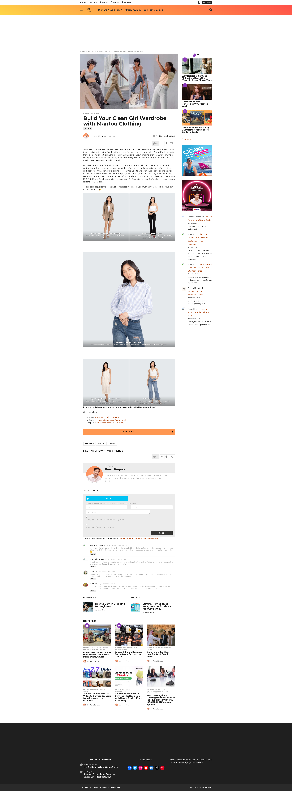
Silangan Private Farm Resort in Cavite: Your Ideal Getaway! (99, 775)
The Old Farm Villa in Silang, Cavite (101, 766)
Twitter (108, 498)
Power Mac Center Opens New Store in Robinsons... (91, 749)
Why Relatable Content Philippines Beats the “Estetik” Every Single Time (197, 78)
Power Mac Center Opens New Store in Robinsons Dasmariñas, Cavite (97, 654)
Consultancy (132, 647)
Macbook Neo (120, 691)
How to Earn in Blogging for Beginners (110, 605)
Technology (97, 647)
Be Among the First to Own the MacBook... (179, 748)
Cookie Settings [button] (272, 787)
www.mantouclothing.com (107, 417)
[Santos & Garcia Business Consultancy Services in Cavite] (129, 635)
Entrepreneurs (121, 649)
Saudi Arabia (166, 647)
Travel (149, 647)
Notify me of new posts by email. (100, 527)
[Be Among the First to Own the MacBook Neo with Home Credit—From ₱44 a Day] (129, 676)
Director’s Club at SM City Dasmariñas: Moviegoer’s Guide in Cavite (196, 129)
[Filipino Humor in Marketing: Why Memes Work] (197, 92)
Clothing (89, 444)
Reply (93, 554)
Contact (128, 2)
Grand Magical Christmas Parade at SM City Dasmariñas (200, 267)
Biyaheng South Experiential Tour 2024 (199, 312)
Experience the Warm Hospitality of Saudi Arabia (158, 654)
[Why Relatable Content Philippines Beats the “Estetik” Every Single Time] (197, 66)
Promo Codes (155, 10)
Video (85, 691)
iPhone (86, 649)
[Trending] (119, 625)
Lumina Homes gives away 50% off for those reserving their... (157, 606)
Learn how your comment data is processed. (139, 539)
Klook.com (186, 139)
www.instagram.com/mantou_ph (111, 420)
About (105, 2)
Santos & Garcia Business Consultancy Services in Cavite (128, 654)
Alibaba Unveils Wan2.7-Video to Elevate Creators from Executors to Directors (97, 697)
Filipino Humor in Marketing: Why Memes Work (195, 103)
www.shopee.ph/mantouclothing (110, 423)
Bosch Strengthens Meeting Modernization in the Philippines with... (201, 750)
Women (112, 444)
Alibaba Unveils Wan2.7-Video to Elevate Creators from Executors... (157, 750)
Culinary (156, 647)
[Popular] (87, 625)
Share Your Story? (111, 10)
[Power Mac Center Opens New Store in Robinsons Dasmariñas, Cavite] (97, 635)
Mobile (115, 2)
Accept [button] (285, 787)
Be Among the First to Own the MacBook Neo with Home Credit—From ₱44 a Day (128, 697)
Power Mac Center (97, 649)
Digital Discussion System (157, 691)
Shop (97, 113)
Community (134, 10)
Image (102, 689)
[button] (134, 2)
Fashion (88, 113)
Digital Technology (91, 689)
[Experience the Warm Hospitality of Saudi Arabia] (161, 635)
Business (86, 647)
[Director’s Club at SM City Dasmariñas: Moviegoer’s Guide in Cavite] (197, 117)
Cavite (105, 647)
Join (95, 2)
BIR (124, 647)
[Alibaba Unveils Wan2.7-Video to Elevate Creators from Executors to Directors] (97, 676)
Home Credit (125, 689)
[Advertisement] (146, 32)
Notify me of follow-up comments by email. (105, 520)
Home (84, 2)
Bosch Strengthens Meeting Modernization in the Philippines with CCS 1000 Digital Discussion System (161, 700)
